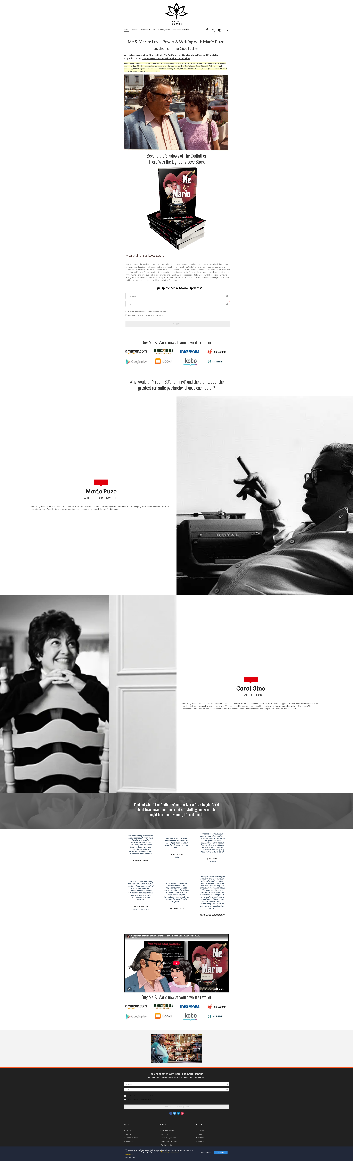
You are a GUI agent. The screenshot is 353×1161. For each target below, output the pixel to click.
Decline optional (206, 1152)
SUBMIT (178, 323)
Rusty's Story (165, 1134)
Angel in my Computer (169, 1141)
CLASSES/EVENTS (164, 30)
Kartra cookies (175, 1152)
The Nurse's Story (167, 1131)
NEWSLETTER (145, 30)
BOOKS (134, 30)
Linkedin (201, 1138)
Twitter (200, 1134)
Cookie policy (165, 1152)
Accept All (221, 1152)
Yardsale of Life (166, 1145)
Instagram (201, 1141)
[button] (155, 1048)
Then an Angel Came (168, 1138)
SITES (126, 30)
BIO (154, 30)
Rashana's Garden (132, 1138)
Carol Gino (129, 1131)
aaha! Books (130, 1134)
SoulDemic (129, 1141)
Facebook (201, 1131)
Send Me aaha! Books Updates (176, 1107)
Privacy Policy (129, 1154)
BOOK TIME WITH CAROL (181, 30)
